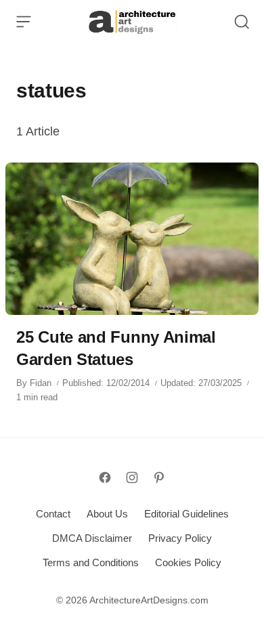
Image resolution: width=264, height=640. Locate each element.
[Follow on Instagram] (132, 477)
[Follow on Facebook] (105, 477)
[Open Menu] (23, 21)
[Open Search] (241, 21)
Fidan (40, 383)
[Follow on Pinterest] (159, 477)
